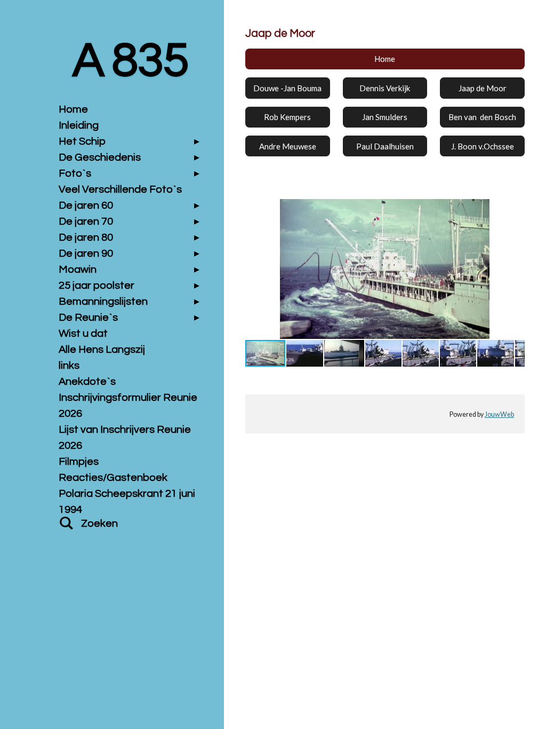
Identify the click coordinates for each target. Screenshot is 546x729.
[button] (515, 208)
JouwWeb (499, 414)
